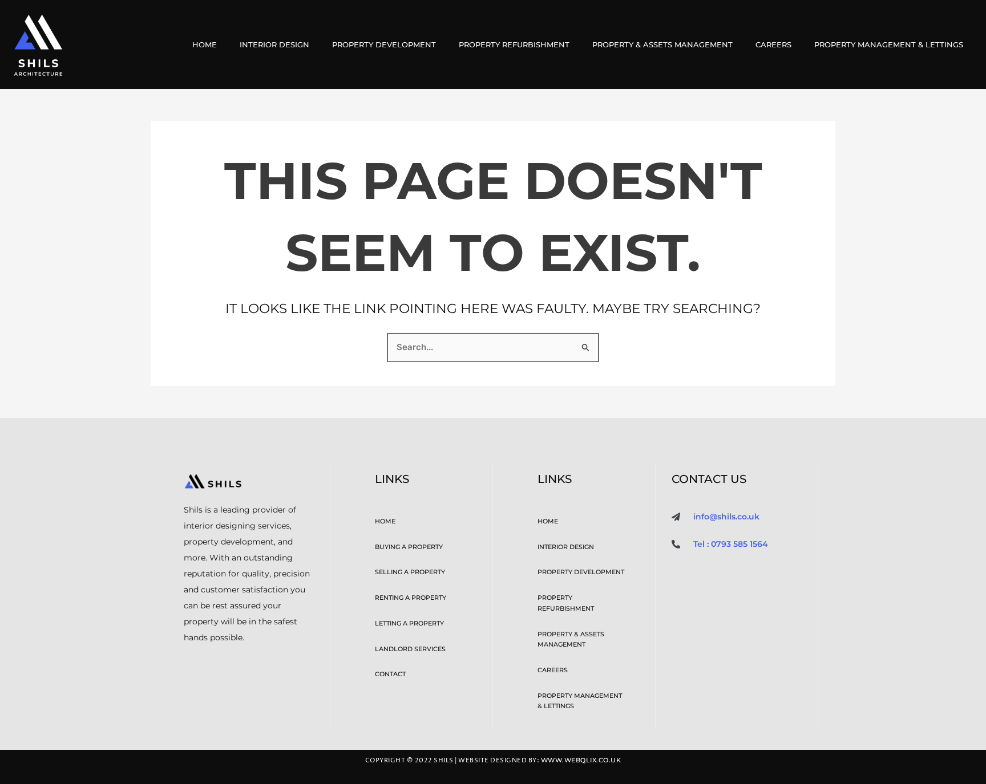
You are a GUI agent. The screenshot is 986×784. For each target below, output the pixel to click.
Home (204, 44)
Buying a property (409, 547)
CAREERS (773, 44)
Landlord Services (410, 649)
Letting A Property (409, 623)
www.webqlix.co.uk (581, 760)
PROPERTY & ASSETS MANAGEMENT (662, 44)
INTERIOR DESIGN (274, 44)
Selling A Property (410, 572)
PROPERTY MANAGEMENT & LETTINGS (888, 44)
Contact (390, 674)
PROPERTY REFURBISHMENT (514, 44)
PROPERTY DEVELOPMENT (384, 44)
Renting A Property (410, 598)
